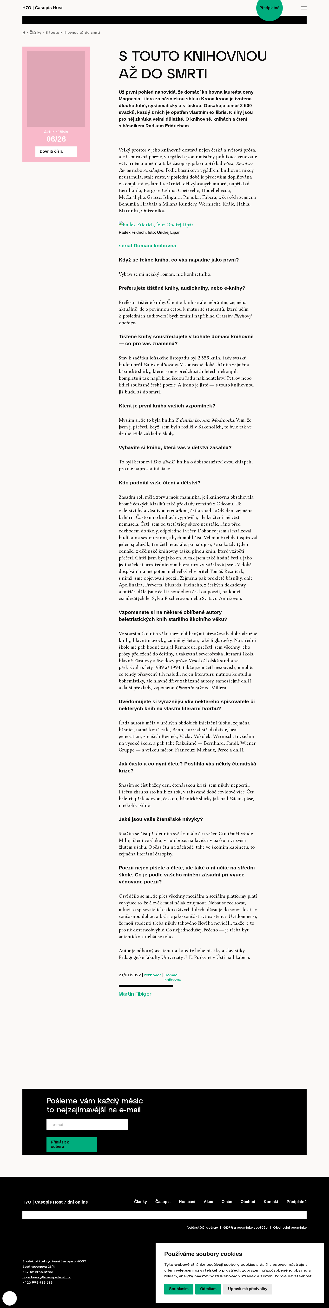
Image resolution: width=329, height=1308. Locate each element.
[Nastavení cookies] (9, 1298)
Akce (208, 1202)
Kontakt (271, 1202)
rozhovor (152, 974)
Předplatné (297, 1202)
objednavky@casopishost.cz (46, 1277)
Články (35, 32)
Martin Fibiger (135, 994)
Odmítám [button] (208, 1289)
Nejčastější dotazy (202, 1227)
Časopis (163, 1202)
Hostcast (187, 1202)
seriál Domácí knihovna (147, 245)
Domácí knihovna (172, 977)
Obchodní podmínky (290, 1227)
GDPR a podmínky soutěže (245, 1227)
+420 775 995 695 (37, 1282)
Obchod (248, 1202)
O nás (227, 1202)
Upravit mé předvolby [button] (247, 1289)
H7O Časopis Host (42, 7)
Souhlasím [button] (179, 1289)
